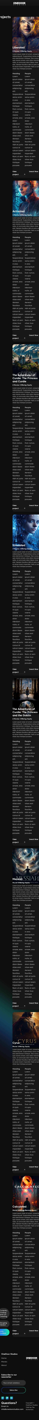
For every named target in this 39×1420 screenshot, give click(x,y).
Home (3, 1358)
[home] (19, 3)
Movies (4, 1362)
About (4, 1365)
